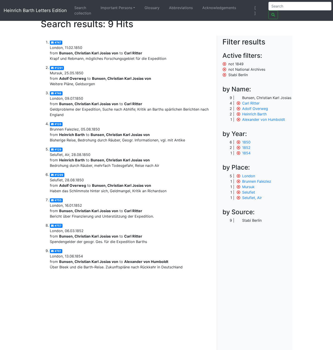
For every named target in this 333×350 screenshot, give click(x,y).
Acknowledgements (219, 7)
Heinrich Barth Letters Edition (35, 10)
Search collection (82, 10)
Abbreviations (181, 7)
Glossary (152, 7)
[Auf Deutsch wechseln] (247, 7)
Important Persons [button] (116, 7)
